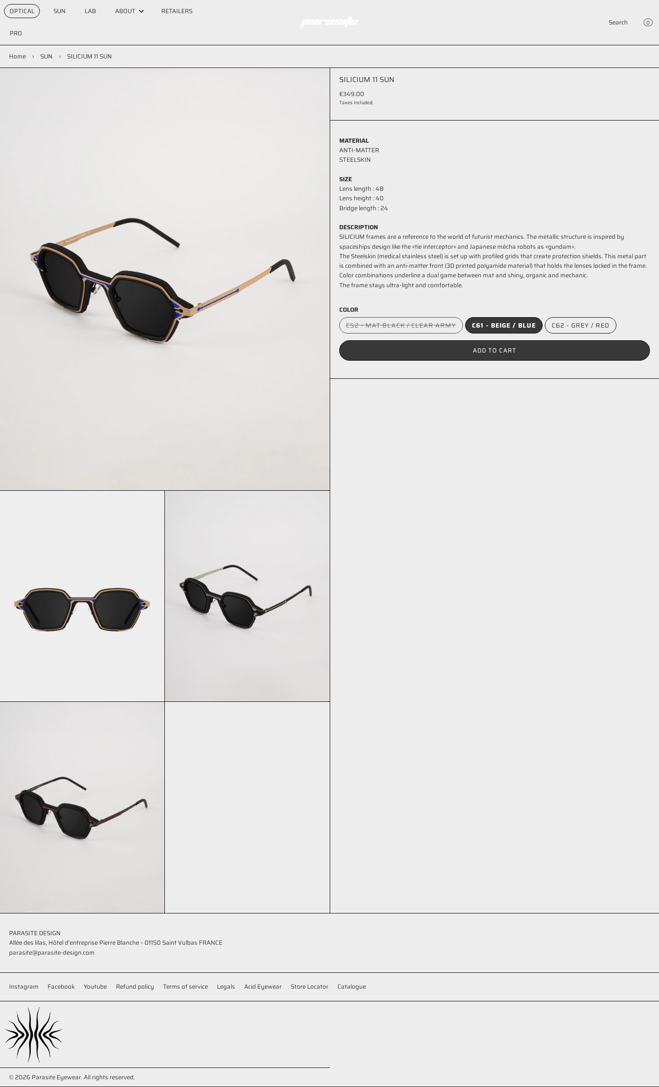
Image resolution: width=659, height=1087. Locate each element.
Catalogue (351, 986)
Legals (226, 986)
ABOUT (125, 11)
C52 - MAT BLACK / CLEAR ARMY (404, 326)
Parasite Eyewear (56, 1077)
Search (618, 22)
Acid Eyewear (263, 986)
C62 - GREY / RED (581, 325)
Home (17, 56)
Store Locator (309, 986)
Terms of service (185, 986)
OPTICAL (22, 11)
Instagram (23, 986)
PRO (16, 33)
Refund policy (135, 986)
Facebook (61, 986)
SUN (59, 11)
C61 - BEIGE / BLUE (504, 325)
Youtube (95, 986)
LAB (90, 11)
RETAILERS (176, 11)
